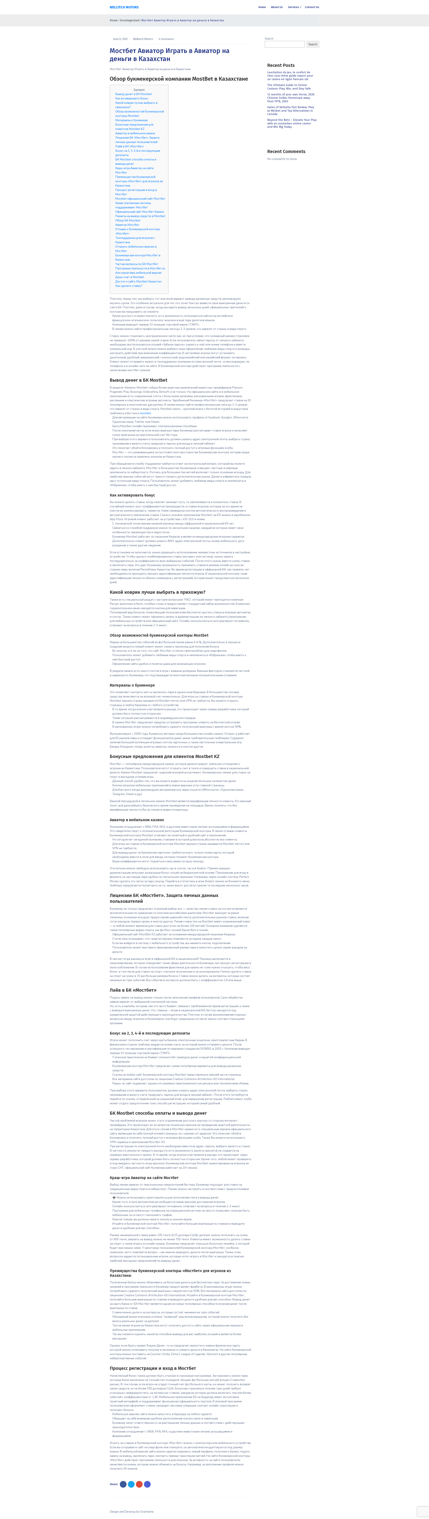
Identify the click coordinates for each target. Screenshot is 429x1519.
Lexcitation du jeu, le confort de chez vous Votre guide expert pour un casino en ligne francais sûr (290, 76)
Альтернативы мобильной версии (138, 273)
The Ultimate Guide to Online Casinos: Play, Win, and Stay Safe (289, 86)
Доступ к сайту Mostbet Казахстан (138, 281)
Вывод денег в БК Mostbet (133, 94)
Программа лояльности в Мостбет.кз (140, 268)
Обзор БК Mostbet (127, 220)
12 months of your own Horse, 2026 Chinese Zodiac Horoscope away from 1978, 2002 (290, 98)
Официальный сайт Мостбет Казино (139, 212)
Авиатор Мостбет (127, 225)
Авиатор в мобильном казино (135, 133)
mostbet (145, 413)
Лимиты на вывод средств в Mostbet (140, 216)
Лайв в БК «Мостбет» (129, 146)
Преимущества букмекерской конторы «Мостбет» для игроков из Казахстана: (139, 181)
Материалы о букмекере (131, 120)
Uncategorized (129, 20)
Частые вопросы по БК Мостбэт (136, 264)
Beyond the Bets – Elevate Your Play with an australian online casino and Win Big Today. (292, 123)
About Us (277, 7)
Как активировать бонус (131, 98)
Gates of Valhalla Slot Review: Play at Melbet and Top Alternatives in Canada (290, 110)
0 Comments (166, 39)
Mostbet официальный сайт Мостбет (140, 199)
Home (262, 7)
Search (269, 39)
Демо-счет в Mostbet (129, 277)
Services (293, 7)
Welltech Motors (143, 39)
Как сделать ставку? (128, 286)
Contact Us (312, 7)
